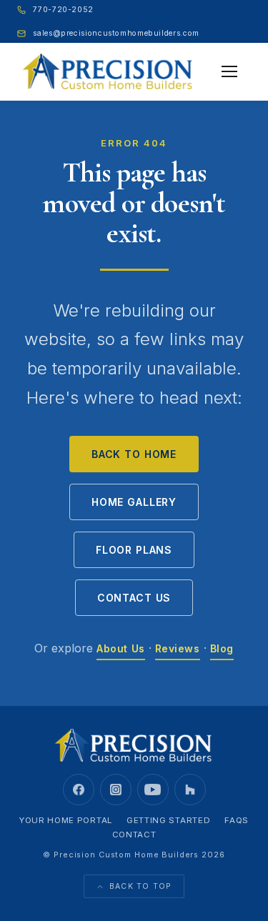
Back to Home (134, 454)
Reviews (177, 648)
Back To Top (140, 886)
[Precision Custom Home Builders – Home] (108, 71)
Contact (134, 835)
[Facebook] (78, 789)
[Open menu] (229, 71)
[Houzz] (190, 789)
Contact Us (134, 598)
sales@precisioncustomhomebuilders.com (116, 33)
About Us (120, 648)
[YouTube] (153, 789)
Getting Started (168, 820)
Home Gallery (134, 502)
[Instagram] (115, 789)
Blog (222, 648)
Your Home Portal (65, 820)
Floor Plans (134, 550)
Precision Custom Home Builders (126, 855)
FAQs (236, 820)
